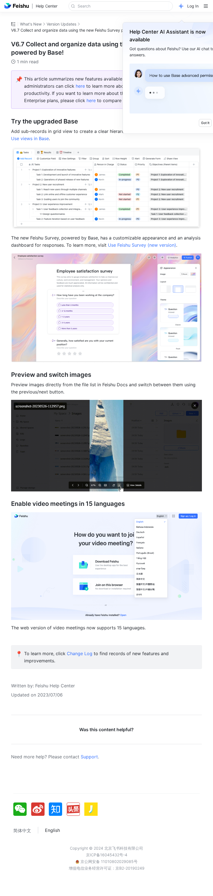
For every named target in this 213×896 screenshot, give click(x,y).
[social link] (22, 809)
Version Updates (61, 24)
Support (89, 756)
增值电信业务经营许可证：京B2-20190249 (106, 868)
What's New (31, 24)
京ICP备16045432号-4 (106, 854)
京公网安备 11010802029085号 (108, 861)
